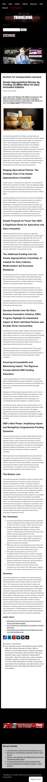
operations (15, 659)
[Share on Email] (27, 637)
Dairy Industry (16, 644)
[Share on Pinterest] (14, 637)
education (25, 650)
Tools (41, 4)
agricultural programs (15, 646)
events (7, 653)
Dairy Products (13, 648)
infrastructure (25, 655)
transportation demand (32, 664)
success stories (37, 661)
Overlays (40, 679)
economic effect (16, 650)
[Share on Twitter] (9, 637)
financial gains (19, 653)
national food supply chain (22, 657)
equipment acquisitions (35, 650)
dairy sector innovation (25, 648)
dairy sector (15, 103)
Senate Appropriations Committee (22, 661)
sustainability (9, 664)
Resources (33, 4)
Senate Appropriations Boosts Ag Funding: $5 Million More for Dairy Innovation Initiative (21, 84)
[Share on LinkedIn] (18, 637)
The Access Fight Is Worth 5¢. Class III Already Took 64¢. (23, 761)
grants (19, 655)
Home (4, 4)
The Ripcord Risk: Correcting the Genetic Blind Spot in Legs (24, 750)
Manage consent (35, 779)
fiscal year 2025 (28, 653)
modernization (9, 657)
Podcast (24, 4)
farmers (12, 653)
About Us (5, 8)
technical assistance (19, 664)
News (10, 4)
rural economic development (27, 659)
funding (36, 653)
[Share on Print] (23, 637)
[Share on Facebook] (5, 637)
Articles (17, 4)
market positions (35, 655)
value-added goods (24, 666)
